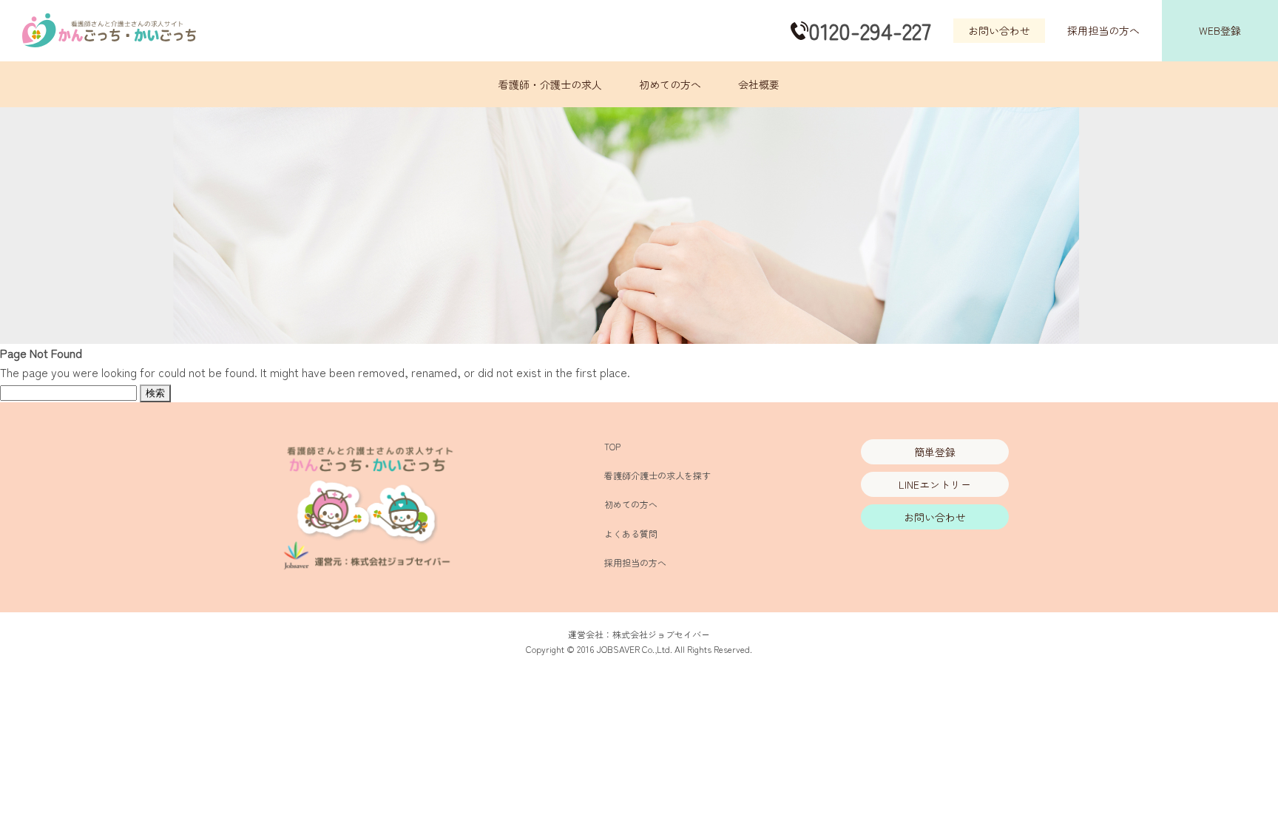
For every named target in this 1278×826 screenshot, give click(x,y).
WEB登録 (1220, 30)
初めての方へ (670, 84)
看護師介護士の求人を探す (657, 475)
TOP (612, 446)
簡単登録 (935, 451)
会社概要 (759, 84)
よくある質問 (630, 533)
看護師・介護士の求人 (550, 84)
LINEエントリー (935, 484)
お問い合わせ (999, 30)
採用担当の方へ (1103, 30)
